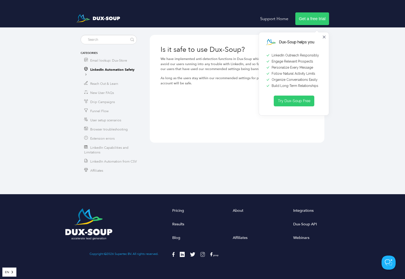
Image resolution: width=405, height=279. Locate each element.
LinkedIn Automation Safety (112, 69)
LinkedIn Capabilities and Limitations (106, 150)
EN (7, 272)
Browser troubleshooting (109, 129)
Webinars (301, 237)
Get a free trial (312, 18)
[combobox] (9, 272)
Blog (176, 237)
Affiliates (96, 170)
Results (178, 224)
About (238, 210)
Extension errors (102, 138)
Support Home (274, 19)
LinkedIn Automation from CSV (113, 161)
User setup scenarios (105, 120)
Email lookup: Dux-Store (108, 60)
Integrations (303, 210)
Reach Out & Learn (104, 84)
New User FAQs (102, 93)
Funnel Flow (99, 111)
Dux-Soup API (305, 224)
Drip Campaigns (102, 102)
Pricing (178, 210)
